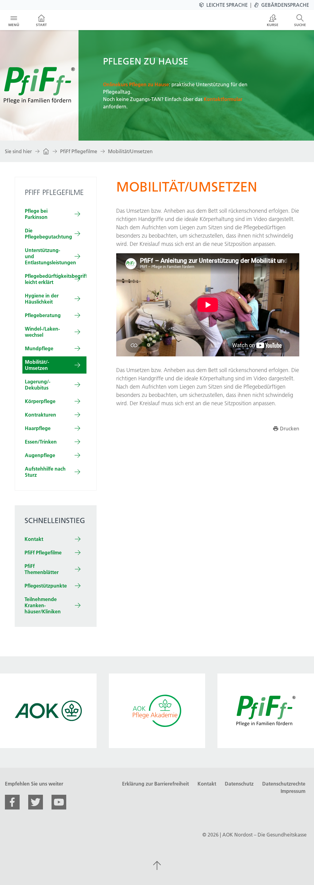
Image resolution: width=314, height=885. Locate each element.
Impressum (293, 791)
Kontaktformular (223, 99)
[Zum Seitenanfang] (157, 865)
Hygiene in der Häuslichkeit (42, 299)
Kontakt (34, 539)
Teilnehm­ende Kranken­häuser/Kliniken (43, 605)
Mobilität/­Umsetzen (37, 365)
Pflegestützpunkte (46, 586)
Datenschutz (239, 784)
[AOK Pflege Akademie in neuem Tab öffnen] (157, 710)
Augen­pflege (40, 455)
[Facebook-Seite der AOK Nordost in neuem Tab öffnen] (12, 802)
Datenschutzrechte (283, 784)
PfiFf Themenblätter (42, 569)
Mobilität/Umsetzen (130, 151)
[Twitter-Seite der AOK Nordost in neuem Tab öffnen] (35, 802)
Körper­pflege (40, 401)
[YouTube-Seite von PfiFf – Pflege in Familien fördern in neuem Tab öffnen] (59, 802)
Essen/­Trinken (41, 442)
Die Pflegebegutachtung (48, 233)
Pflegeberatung (43, 315)
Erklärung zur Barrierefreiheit (155, 784)
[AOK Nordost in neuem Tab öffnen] (48, 711)
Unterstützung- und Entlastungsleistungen (50, 256)
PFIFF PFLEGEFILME (54, 192)
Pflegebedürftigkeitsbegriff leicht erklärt (55, 279)
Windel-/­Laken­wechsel (42, 332)
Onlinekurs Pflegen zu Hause (136, 84)
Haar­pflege (38, 428)
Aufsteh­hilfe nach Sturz (45, 472)
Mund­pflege (39, 348)
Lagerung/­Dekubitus (37, 384)
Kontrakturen (40, 415)
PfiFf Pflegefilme (78, 151)
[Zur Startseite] (46, 151)
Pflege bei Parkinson (36, 214)
